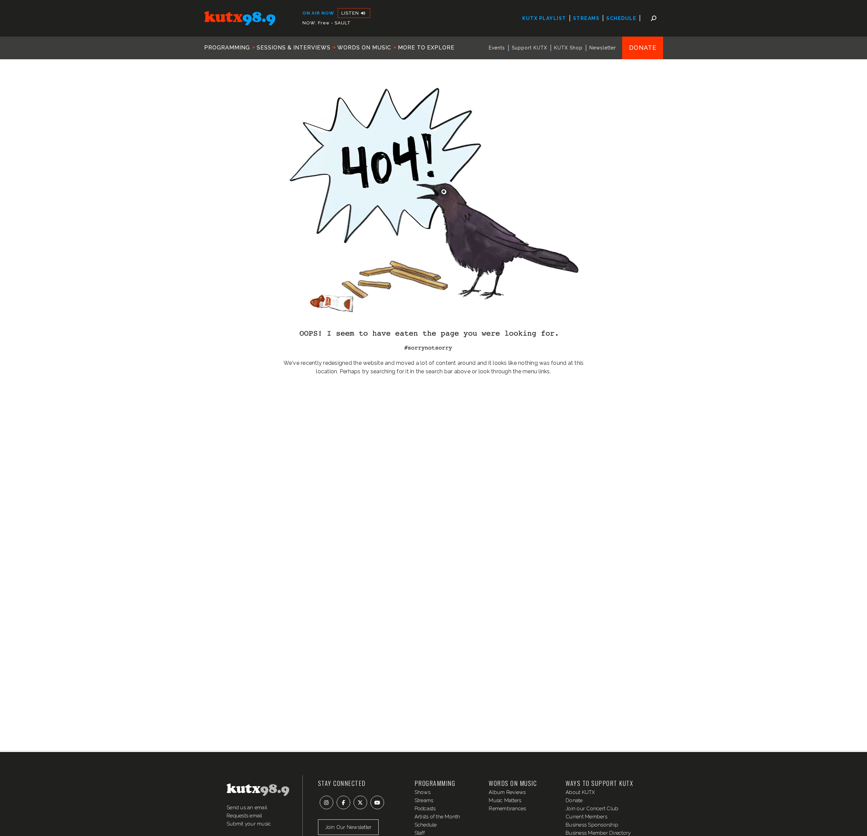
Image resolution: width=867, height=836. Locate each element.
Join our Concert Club (592, 809)
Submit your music (249, 824)
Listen (350, 13)
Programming (227, 47)
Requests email (244, 816)
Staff (420, 833)
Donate (642, 47)
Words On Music (364, 47)
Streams (586, 18)
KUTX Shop (568, 47)
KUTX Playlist (544, 18)
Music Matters (505, 800)
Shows (422, 792)
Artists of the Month (437, 817)
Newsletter (602, 47)
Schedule (621, 18)
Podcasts (425, 809)
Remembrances (507, 809)
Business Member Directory (598, 833)
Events (497, 47)
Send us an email (247, 807)
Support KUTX (529, 47)
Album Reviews (507, 792)
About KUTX (580, 792)
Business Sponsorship (592, 825)
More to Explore (426, 47)
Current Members (586, 817)
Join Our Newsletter (348, 827)
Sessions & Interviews (294, 47)
